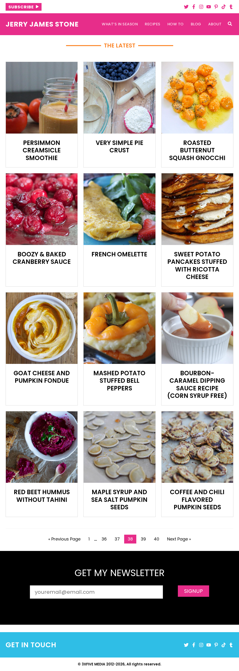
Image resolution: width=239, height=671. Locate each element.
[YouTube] (208, 6)
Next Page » (179, 540)
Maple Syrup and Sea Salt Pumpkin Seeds (119, 499)
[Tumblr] (231, 6)
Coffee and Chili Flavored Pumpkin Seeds (197, 499)
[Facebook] (193, 6)
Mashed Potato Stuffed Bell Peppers (119, 381)
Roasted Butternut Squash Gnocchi (197, 150)
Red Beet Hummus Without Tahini (42, 496)
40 (158, 540)
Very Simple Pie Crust (119, 147)
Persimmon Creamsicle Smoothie (42, 150)
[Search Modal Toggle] (229, 24)
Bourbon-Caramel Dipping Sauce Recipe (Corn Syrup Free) (197, 384)
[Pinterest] (216, 6)
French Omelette (119, 254)
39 (145, 540)
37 (118, 540)
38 (131, 540)
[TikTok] (223, 6)
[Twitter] (186, 6)
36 (105, 540)
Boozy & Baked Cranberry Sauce (42, 258)
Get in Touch (31, 645)
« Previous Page (64, 540)
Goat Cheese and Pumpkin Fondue (42, 377)
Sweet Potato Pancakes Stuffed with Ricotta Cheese (197, 265)
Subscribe (21, 7)
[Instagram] (201, 6)
